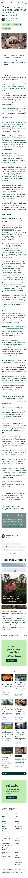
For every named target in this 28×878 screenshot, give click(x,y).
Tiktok (16, 850)
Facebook (17, 848)
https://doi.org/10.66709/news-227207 (13, 526)
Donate (17, 821)
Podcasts (4, 819)
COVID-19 (5, 547)
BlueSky (17, 855)
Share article (17, 24)
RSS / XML (18, 864)
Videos (3, 816)
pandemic (16, 79)
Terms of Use (18, 831)
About (16, 816)
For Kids (3, 840)
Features (4, 828)
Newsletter (10, 797)
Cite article (6, 28)
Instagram (18, 840)
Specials (3, 824)
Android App (18, 860)
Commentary (6, 544)
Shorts (3, 826)
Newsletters (18, 826)
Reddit (16, 852)
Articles (3, 821)
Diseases (12, 547)
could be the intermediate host (15, 155)
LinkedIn (17, 838)
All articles (6, 773)
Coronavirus (16, 544)
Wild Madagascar (6, 838)
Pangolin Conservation (7, 225)
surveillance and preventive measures (13, 382)
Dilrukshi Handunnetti (12, 535)
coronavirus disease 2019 (18, 86)
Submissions (18, 828)
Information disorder (7, 436)
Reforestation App (6, 845)
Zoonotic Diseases (18, 550)
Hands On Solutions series (10, 635)
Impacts (17, 824)
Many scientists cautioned (8, 194)
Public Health (6, 550)
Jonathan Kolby (5, 243)
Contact (17, 819)
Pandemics (21, 547)
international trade (6, 175)
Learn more (10, 660)
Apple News (18, 862)
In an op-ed (4, 261)
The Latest (4, 831)
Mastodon (17, 857)
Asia (13, 20)
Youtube (17, 843)
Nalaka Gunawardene (12, 18)
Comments (6, 24)
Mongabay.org (5, 843)
